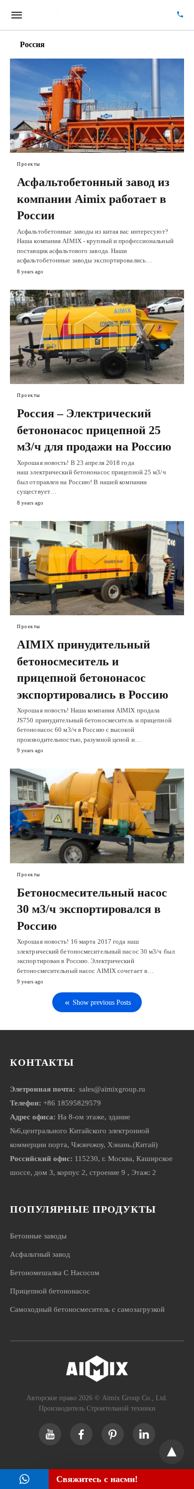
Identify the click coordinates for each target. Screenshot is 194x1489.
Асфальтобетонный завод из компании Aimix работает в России (93, 199)
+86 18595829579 (72, 1103)
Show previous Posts (102, 1002)
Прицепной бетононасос (50, 1291)
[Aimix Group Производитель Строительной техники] (98, 15)
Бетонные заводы (38, 1236)
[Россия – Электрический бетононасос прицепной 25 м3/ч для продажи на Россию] (97, 337)
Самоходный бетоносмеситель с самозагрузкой (87, 1309)
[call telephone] (180, 15)
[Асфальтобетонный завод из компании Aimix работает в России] (97, 106)
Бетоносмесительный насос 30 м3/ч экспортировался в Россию (92, 909)
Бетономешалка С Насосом (54, 1273)
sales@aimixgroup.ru (111, 1089)
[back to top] (171, 1451)
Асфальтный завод (40, 1254)
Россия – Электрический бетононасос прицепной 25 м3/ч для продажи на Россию (94, 430)
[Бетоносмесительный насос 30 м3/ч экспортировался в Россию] (97, 816)
